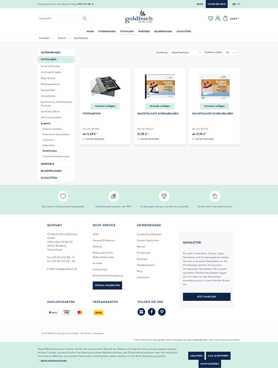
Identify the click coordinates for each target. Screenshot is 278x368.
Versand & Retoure (104, 240)
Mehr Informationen (54, 361)
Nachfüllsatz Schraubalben (157, 113)
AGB (95, 234)
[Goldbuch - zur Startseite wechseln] (139, 16)
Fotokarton (48, 140)
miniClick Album (50, 111)
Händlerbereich (146, 265)
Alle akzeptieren (218, 356)
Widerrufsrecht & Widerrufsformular (103, 255)
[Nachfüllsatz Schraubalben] (159, 87)
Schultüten (49, 178)
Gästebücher (48, 96)
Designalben (48, 90)
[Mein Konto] (218, 18)
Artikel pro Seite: (213, 52)
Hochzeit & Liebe (51, 72)
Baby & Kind (48, 78)
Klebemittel (48, 146)
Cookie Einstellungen (149, 234)
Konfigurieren (209, 364)
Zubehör (46, 123)
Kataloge (142, 259)
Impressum (143, 277)
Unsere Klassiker (50, 66)
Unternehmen (51, 52)
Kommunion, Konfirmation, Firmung (57, 104)
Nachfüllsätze (49, 151)
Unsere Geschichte (148, 240)
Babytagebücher (50, 84)
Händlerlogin (217, 4)
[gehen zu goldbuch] (141, 312)
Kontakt (97, 263)
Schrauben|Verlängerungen (56, 156)
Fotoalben (48, 59)
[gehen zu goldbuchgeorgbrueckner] (162, 312)
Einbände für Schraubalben (56, 135)
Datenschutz (100, 269)
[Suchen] (84, 18)
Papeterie (47, 164)
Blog (200, 4)
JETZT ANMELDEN (206, 297)
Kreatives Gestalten (52, 129)
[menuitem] (63, 18)
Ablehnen (196, 356)
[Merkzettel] (211, 18)
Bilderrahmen (51, 171)
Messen (141, 246)
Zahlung (97, 246)
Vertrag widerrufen (107, 286)
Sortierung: (162, 53)
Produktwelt (144, 253)
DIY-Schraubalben (51, 117)
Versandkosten (200, 340)
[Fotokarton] (105, 87)
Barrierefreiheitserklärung (108, 275)
